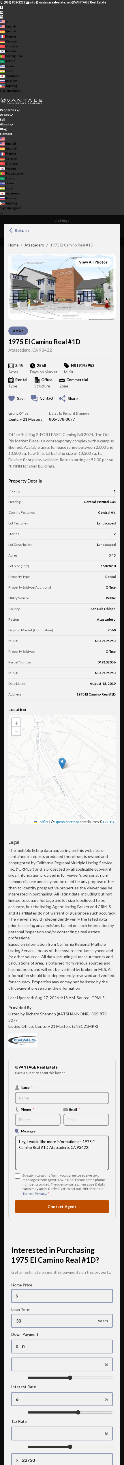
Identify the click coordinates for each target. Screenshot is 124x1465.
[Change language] (4, 21)
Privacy (40, 1193)
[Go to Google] (1, 16)
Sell (2, 119)
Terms (27, 1193)
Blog (3, 129)
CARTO (108, 821)
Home (13, 245)
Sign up (5, 90)
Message (28, 1131)
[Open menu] (1, 213)
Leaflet (42, 821)
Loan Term (20, 1309)
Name (27, 1087)
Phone (27, 1109)
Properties (8, 110)
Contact (6, 134)
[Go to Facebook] (1, 7)
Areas (4, 114)
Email (74, 1109)
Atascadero (34, 245)
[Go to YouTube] (1, 12)
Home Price (21, 1285)
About (5, 124)
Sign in (16, 90)
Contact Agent (62, 1206)
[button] (62, 763)
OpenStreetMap (66, 821)
